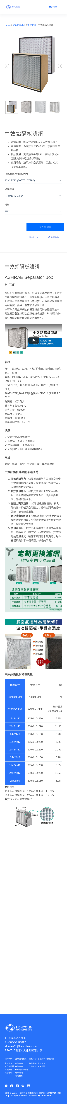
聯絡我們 (50, 1059)
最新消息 (8, 1063)
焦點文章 (41, 1059)
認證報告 (8, 1073)
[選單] (61, 7)
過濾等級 (9, 189)
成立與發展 (9, 1066)
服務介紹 (32, 1059)
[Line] (23, 1086)
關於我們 (8, 1059)
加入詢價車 (45, 227)
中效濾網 (31, 25)
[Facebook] (6, 1086)
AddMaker (46, 1095)
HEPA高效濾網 (21, 1069)
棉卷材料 (19, 1076)
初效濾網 (19, 1063)
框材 (7, 204)
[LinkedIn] (28, 1086)
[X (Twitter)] (17, 1086)
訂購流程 (32, 1066)
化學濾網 (19, 1073)
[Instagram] (11, 1086)
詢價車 (54, 7)
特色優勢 (32, 1063)
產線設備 (8, 1069)
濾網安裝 (41, 1066)
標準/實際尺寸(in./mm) (16, 173)
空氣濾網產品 (19, 25)
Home (8, 25)
